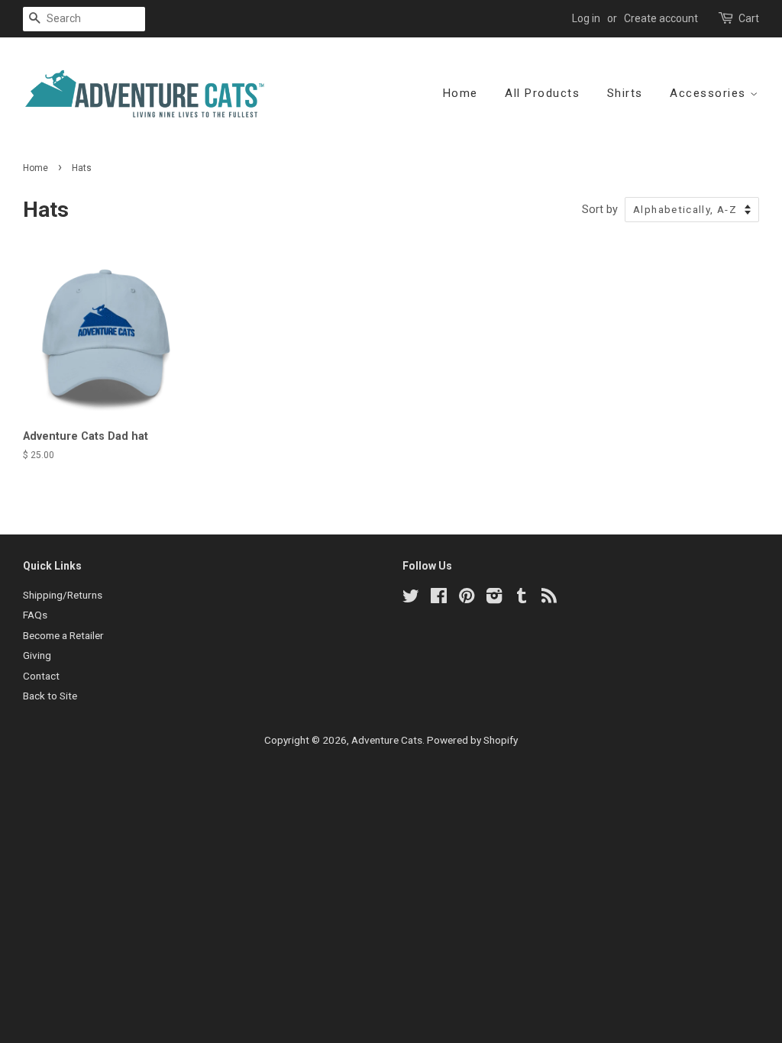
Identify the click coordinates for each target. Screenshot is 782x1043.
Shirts (625, 93)
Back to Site (50, 695)
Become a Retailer (63, 635)
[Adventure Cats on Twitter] (410, 599)
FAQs (35, 615)
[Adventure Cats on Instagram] (494, 599)
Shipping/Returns (62, 595)
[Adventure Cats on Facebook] (439, 599)
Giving (37, 655)
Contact (41, 676)
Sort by (600, 209)
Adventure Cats (386, 740)
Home (460, 93)
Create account (661, 18)
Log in (586, 18)
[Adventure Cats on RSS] (549, 599)
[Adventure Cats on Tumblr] (521, 599)
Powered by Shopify (472, 740)
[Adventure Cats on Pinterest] (466, 599)
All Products (542, 93)
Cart (748, 18)
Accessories (710, 93)
